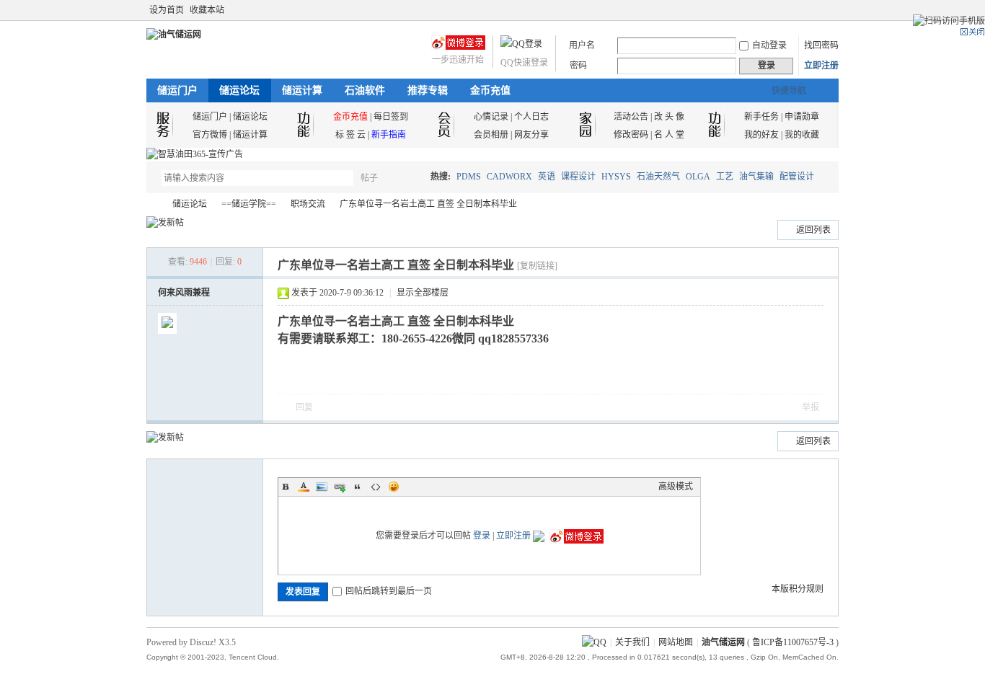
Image (321, 486)
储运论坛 (239, 90)
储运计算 (302, 90)
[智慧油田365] (194, 154)
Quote (357, 486)
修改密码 (631, 135)
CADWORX (509, 177)
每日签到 (391, 117)
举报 (810, 407)
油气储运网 (152, 204)
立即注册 (821, 66)
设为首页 (166, 10)
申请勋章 (802, 117)
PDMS (468, 177)
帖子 (369, 178)
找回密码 (821, 45)
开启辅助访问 (818, 10)
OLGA (698, 177)
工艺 (724, 177)
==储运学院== (248, 204)
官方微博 (210, 135)
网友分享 (531, 135)
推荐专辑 (427, 90)
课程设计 (578, 177)
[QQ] (594, 642)
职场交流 (308, 204)
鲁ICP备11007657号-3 (793, 642)
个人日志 (531, 117)
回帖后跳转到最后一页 (388, 591)
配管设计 (796, 177)
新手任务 (761, 117)
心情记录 (491, 117)
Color (303, 486)
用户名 (582, 45)
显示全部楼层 (423, 293)
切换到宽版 (830, 10)
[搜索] (411, 177)
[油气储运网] (173, 35)
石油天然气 (658, 177)
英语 (546, 177)
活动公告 (631, 117)
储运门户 (177, 90)
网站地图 (675, 642)
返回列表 (813, 230)
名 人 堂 (669, 135)
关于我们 (632, 642)
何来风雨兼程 (184, 293)
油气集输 (756, 177)
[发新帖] (165, 222)
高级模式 (675, 487)
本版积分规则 (797, 589)
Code (375, 486)
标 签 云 (350, 135)
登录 (481, 536)
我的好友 (761, 135)
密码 (578, 66)
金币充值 (490, 90)
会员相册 (491, 135)
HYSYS (616, 177)
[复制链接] (537, 266)
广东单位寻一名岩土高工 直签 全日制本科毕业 (428, 204)
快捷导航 (789, 91)
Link (339, 486)
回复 (304, 407)
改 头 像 (669, 117)
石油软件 (365, 90)
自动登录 (769, 45)
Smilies (394, 486)
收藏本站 (207, 10)
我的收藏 (802, 135)
